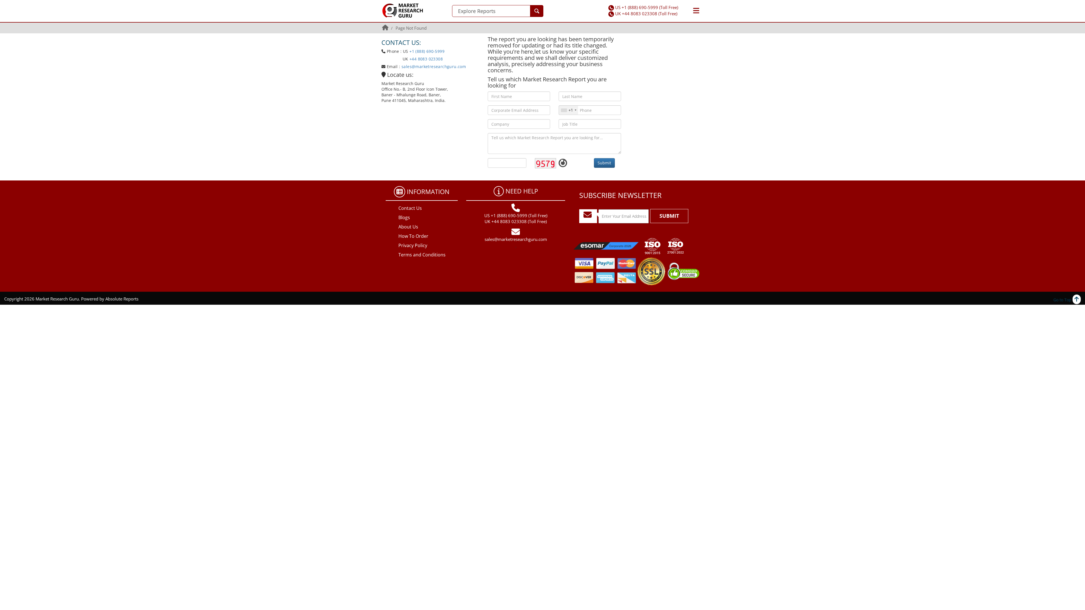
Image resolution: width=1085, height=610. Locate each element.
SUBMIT (669, 215)
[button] (696, 11)
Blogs (404, 217)
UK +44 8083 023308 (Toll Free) (646, 13)
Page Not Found (411, 28)
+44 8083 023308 (425, 59)
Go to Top (1063, 299)
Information (428, 191)
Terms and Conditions (422, 255)
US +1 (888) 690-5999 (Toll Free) (646, 7)
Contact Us (410, 208)
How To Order (413, 236)
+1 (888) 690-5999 (426, 51)
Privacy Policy (412, 245)
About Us (408, 227)
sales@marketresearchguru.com (434, 66)
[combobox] (568, 110)
